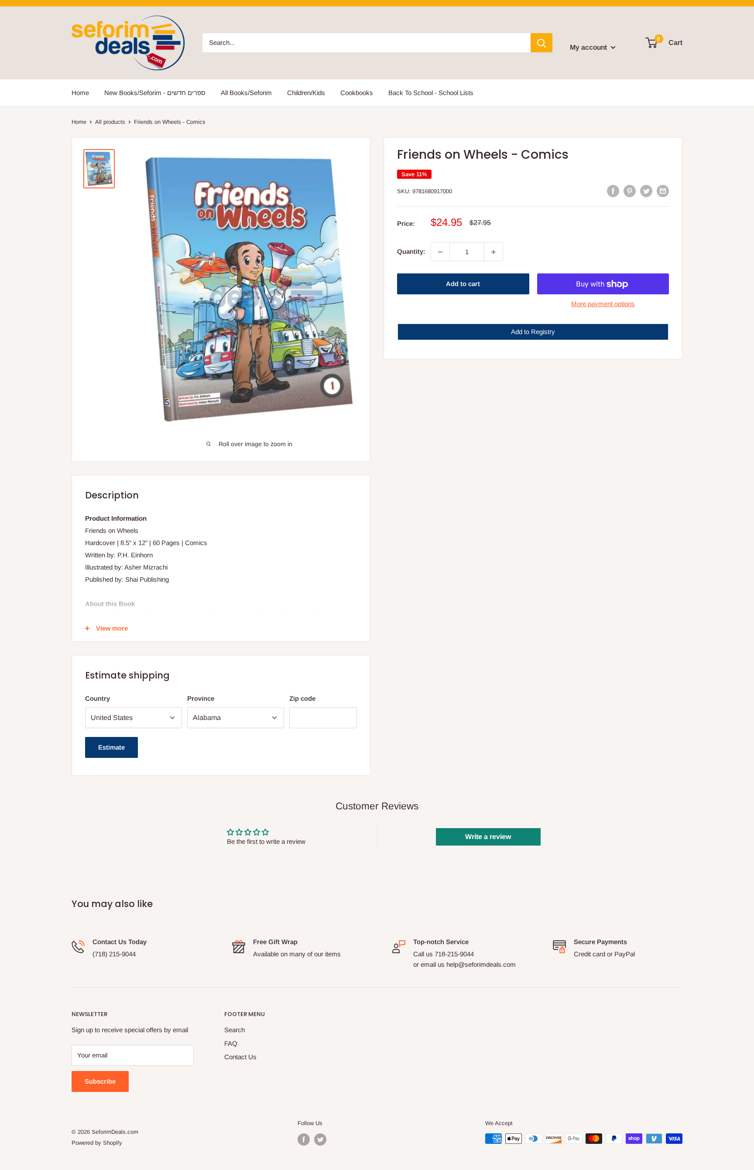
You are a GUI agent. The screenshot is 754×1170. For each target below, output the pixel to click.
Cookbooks (356, 92)
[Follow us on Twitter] (320, 1139)
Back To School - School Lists (430, 92)
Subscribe (100, 1081)
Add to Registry (533, 332)
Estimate (111, 747)
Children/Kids (306, 92)
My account (589, 47)
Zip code (302, 698)
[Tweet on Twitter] (646, 190)
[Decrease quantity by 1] (440, 252)
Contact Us (240, 1057)
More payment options (603, 304)
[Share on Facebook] (613, 190)
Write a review (488, 836)
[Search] (541, 42)
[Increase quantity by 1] (493, 252)
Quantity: (411, 252)
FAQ (230, 1043)
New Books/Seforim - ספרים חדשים (155, 92)
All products (110, 122)
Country (97, 698)
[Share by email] (663, 190)
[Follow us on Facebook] (304, 1139)
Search (234, 1030)
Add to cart (463, 284)
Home (80, 92)
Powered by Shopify (97, 1142)
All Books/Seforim (246, 92)
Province (200, 698)
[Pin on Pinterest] (630, 190)
